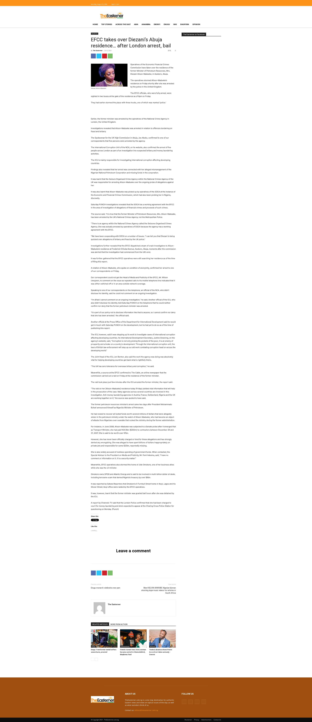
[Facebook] (207, 4)
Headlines (95, 33)
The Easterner (97, 50)
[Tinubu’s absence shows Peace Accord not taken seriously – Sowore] (162, 638)
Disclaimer (188, 720)
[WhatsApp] (110, 56)
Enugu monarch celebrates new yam (105, 588)
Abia (136, 24)
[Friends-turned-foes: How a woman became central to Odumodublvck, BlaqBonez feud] (133, 638)
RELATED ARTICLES (100, 624)
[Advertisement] (176, 14)
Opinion (196, 24)
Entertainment (125, 646)
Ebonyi (157, 24)
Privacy (196, 720)
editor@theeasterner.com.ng (146, 710)
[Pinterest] (104, 56)
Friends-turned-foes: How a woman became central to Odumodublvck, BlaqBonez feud (133, 652)
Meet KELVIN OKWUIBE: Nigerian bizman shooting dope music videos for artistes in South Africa (158, 590)
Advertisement (206, 720)
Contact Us (217, 720)
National (152, 646)
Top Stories (106, 24)
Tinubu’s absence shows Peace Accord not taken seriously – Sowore (160, 652)
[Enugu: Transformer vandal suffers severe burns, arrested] (104, 638)
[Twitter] (215, 4)
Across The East (123, 24)
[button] (218, 24)
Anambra (146, 24)
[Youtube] (219, 4)
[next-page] (96, 659)
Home (95, 24)
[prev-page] (92, 659)
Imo (175, 24)
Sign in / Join (115, 4)
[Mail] (211, 4)
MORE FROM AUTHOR (119, 624)
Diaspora (184, 24)
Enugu (167, 24)
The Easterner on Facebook (194, 34)
